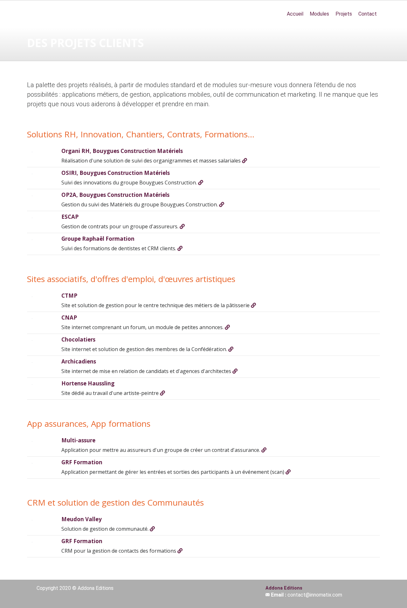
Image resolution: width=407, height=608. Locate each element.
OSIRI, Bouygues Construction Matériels (115, 172)
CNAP (69, 317)
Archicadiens (78, 361)
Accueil (295, 14)
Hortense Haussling (87, 383)
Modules (319, 14)
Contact (367, 14)
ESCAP (70, 216)
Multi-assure (78, 440)
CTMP (69, 295)
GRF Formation (81, 462)
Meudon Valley (81, 519)
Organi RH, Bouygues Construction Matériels (122, 151)
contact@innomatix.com (314, 595)
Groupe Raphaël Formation (98, 238)
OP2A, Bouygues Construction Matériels (115, 194)
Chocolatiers (78, 339)
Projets (343, 14)
